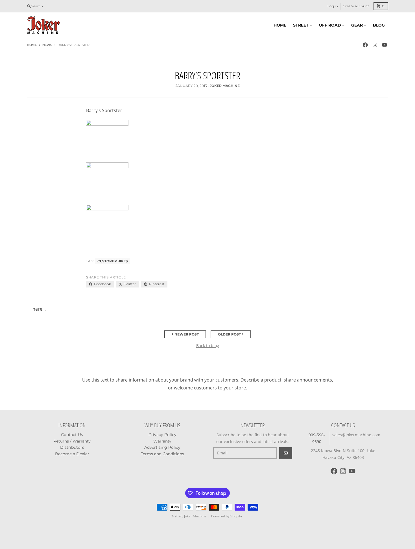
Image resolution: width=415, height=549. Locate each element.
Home (32, 45)
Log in (332, 6)
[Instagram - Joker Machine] (375, 45)
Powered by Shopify (226, 516)
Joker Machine (195, 516)
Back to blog (207, 345)
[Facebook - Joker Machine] (365, 45)
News (47, 45)
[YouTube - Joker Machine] (384, 45)
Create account (356, 6)
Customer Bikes (112, 261)
